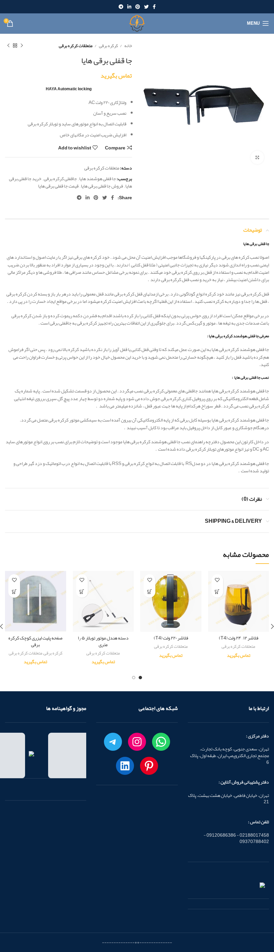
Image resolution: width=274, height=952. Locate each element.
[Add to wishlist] (217, 580)
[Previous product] (21, 45)
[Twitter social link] (146, 6)
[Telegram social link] (121, 6)
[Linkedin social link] (129, 6)
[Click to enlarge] (257, 157)
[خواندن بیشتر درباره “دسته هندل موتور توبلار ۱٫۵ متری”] (82, 592)
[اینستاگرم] (137, 742)
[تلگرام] (113, 742)
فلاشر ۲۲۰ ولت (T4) (171, 637)
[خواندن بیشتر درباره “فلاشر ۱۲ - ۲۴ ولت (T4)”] (217, 592)
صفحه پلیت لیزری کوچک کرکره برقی (35, 641)
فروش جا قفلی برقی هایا (102, 186)
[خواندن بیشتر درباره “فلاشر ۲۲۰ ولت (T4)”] (149, 592)
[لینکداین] (125, 766)
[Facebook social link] (154, 6)
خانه (128, 45)
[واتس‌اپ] (161, 742)
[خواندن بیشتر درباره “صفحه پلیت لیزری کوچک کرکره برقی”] (14, 592)
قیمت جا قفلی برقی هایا (58, 186)
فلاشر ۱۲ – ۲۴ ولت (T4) (238, 637)
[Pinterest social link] (137, 6)
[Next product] (8, 45)
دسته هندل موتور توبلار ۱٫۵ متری (103, 641)
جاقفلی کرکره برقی (60, 178)
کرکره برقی (108, 45)
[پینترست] (149, 766)
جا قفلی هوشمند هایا (97, 178)
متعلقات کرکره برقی (76, 45)
